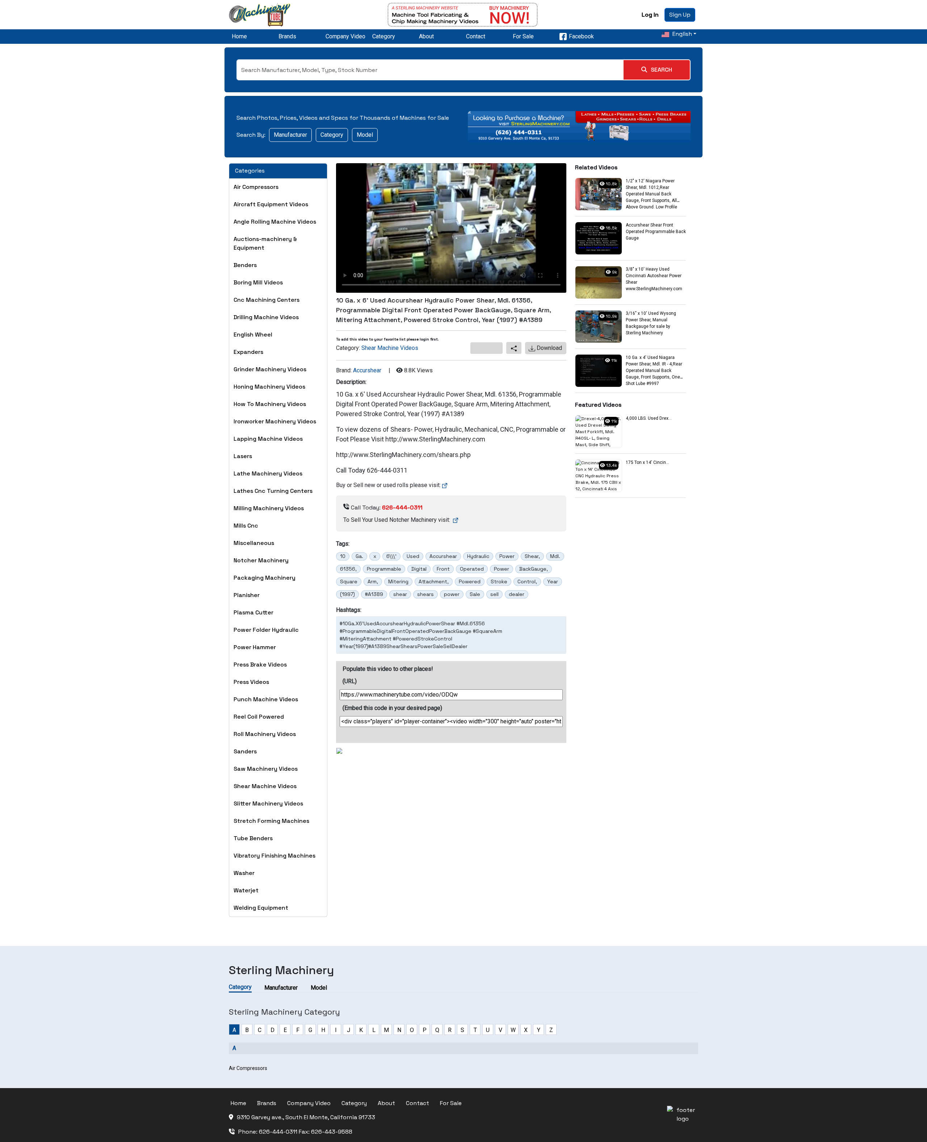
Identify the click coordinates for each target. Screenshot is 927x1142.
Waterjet (246, 890)
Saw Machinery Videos (266, 769)
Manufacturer (290, 134)
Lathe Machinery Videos (268, 473)
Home (239, 36)
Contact (475, 36)
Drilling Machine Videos (266, 317)
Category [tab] (240, 987)
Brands (287, 36)
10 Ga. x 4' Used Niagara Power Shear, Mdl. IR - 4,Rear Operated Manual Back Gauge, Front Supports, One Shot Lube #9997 (654, 370)
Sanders (245, 751)
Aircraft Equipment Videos (271, 204)
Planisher (247, 595)
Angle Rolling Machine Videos (275, 221)
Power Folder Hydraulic (266, 630)
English (681, 34)
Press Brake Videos (260, 664)
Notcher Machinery (261, 560)
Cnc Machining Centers (266, 300)
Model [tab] (319, 987)
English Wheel (253, 334)
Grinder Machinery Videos (270, 369)
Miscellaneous (254, 543)
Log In (650, 14)
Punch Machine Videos (266, 699)
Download (548, 347)
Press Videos (251, 682)
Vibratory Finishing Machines (274, 855)
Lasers (243, 456)
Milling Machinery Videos (269, 508)
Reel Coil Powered (259, 716)
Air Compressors (256, 187)
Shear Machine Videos (265, 786)
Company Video (345, 36)
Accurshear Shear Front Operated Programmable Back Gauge (656, 232)
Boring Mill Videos (258, 282)
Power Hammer (255, 647)
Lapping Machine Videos (268, 439)
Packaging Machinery (264, 577)
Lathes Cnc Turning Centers (273, 491)
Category (383, 36)
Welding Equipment (261, 908)
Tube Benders (253, 838)
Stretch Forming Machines (271, 821)
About (426, 36)
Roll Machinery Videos (265, 734)
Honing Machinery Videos (269, 386)
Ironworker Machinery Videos (275, 421)
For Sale (523, 36)
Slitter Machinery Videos (268, 803)
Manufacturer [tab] (281, 987)
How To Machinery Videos (270, 404)
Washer (244, 873)
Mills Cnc (246, 525)
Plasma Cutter (253, 612)
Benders (245, 265)
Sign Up (680, 14)
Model (365, 134)
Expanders (248, 352)
